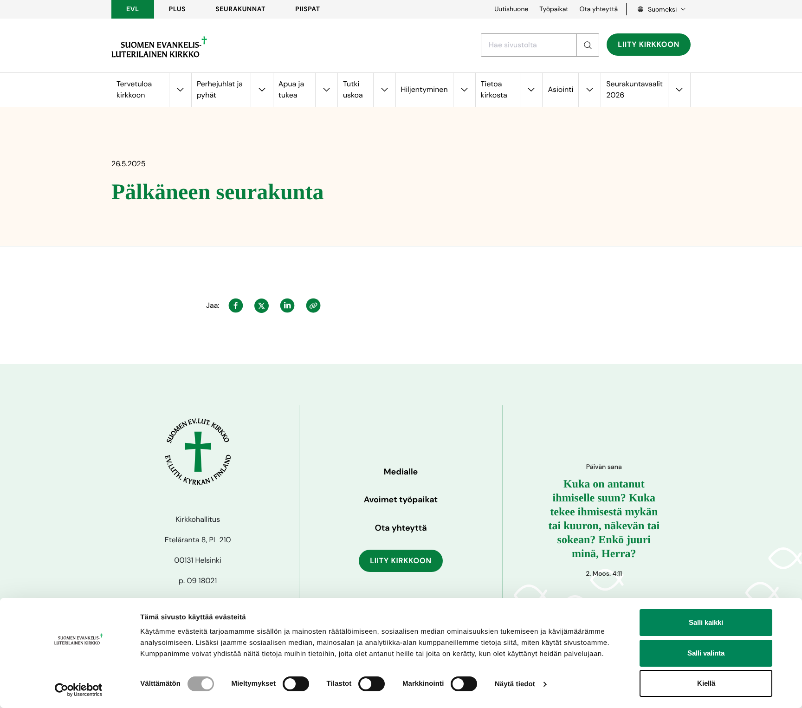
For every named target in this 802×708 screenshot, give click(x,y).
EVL (132, 9)
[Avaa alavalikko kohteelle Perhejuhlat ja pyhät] (262, 90)
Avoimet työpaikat (401, 499)
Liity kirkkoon (648, 44)
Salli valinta (705, 653)
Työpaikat (553, 9)
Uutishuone (511, 9)
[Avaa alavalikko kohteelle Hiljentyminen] (464, 90)
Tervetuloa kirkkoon (134, 89)
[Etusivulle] (159, 47)
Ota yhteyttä (598, 9)
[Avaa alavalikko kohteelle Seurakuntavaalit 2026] (679, 90)
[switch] (296, 683)
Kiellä (706, 683)
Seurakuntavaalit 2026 (634, 89)
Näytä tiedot (515, 684)
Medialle (401, 471)
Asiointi (560, 89)
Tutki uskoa (353, 89)
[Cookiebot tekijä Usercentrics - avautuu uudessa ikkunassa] (78, 690)
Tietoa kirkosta (494, 89)
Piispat (307, 9)
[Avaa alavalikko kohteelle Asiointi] (589, 90)
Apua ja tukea (291, 89)
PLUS (177, 9)
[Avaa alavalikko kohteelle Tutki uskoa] (384, 90)
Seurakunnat (240, 9)
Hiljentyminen (424, 89)
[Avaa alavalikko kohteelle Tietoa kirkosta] (531, 90)
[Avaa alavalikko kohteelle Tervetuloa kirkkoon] (180, 90)
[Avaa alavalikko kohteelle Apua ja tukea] (326, 90)
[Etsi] (587, 45)
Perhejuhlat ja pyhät (220, 89)
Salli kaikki (706, 622)
